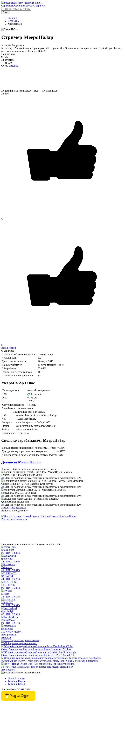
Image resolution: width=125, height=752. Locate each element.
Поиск (5, 12)
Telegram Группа (49, 516)
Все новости (8, 669)
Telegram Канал (67, 516)
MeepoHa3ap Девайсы (13, 507)
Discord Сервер (31, 516)
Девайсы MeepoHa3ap (21, 462)
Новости (6, 637)
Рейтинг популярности (14, 519)
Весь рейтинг (8, 347)
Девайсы (14, 65)
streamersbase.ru (32, 2)
